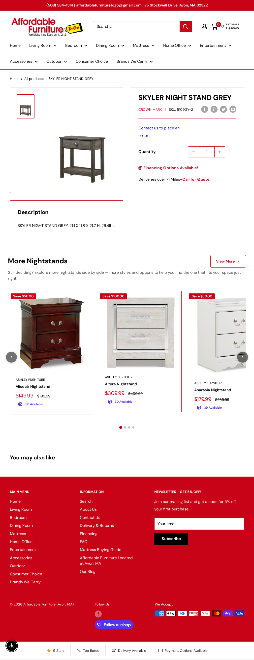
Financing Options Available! (170, 167)
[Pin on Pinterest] (214, 109)
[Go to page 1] (120, 427)
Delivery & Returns (97, 525)
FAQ (83, 541)
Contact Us (90, 517)
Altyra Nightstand (121, 384)
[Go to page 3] (129, 427)
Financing (88, 533)
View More (225, 261)
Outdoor (54, 61)
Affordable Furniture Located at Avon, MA (106, 560)
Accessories (21, 61)
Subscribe (171, 538)
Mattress (141, 45)
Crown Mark (150, 109)
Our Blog (87, 571)
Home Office (174, 45)
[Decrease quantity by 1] (193, 152)
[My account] (204, 26)
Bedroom (73, 45)
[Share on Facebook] (204, 109)
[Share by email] (232, 109)
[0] (214, 27)
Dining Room (107, 45)
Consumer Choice (92, 61)
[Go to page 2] (125, 427)
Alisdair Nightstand (33, 386)
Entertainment (213, 45)
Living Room (40, 45)
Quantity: (147, 151)
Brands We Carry (132, 61)
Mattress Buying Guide (100, 549)
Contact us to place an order (159, 131)
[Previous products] (11, 357)
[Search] (186, 26)
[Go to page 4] (133, 427)
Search (86, 501)
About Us (88, 509)
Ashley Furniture (30, 380)
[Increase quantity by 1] (220, 152)
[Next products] (242, 357)
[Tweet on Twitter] (223, 109)
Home (15, 45)
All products (34, 78)
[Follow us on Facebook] (98, 613)
